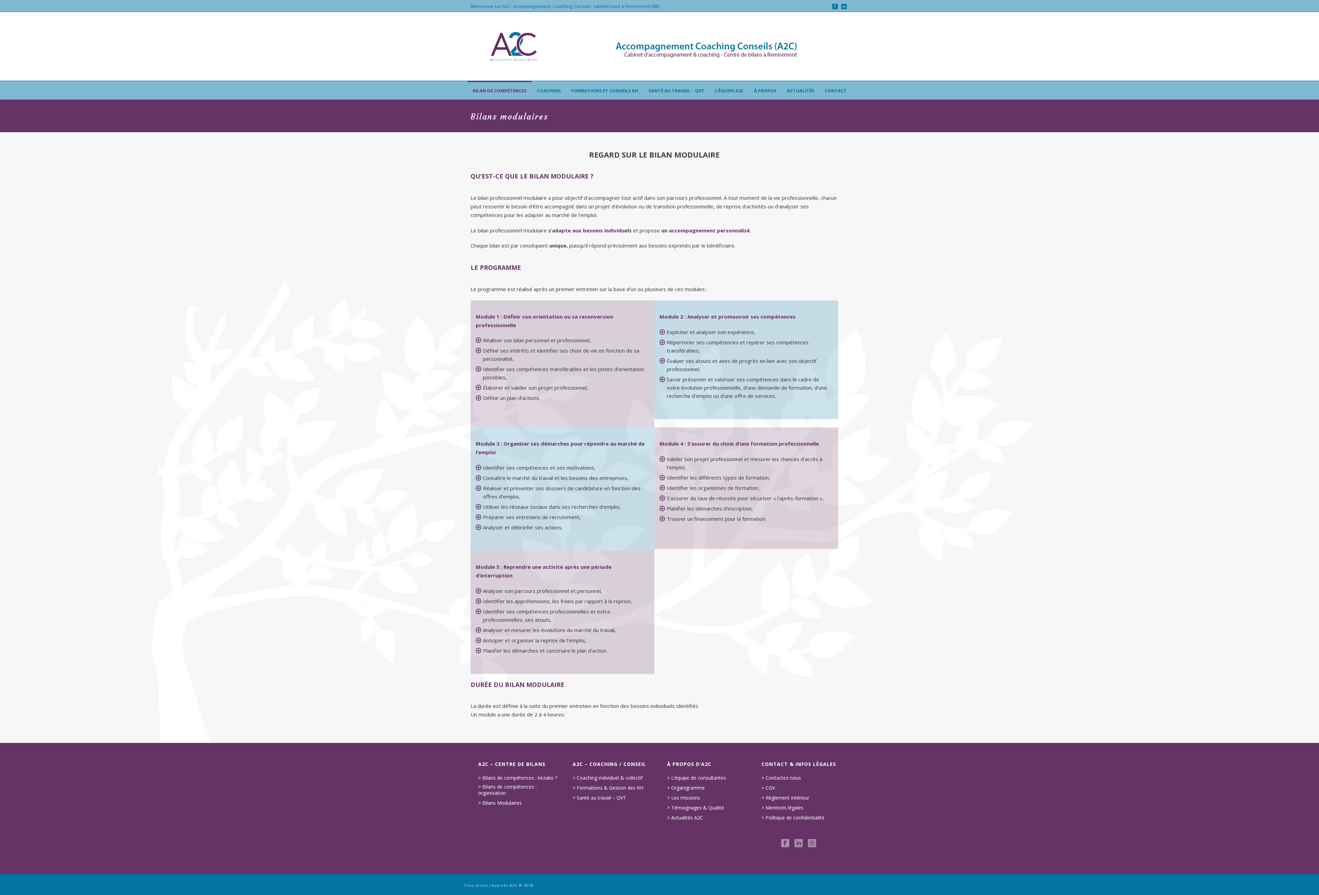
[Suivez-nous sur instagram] (812, 843)
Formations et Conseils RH (604, 91)
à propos (765, 91)
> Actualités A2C (685, 818)
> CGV (768, 788)
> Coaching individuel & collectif (608, 778)
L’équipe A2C (729, 91)
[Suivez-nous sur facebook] (785, 843)
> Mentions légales (782, 808)
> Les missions (683, 798)
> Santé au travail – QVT (599, 798)
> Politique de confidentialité (793, 818)
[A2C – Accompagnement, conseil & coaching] (659, 46)
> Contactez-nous (781, 778)
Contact (836, 91)
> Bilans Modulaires (500, 803)
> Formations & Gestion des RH (608, 788)
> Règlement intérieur (785, 798)
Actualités (800, 91)
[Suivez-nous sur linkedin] (798, 843)
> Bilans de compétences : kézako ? (517, 778)
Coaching (549, 91)
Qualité (716, 808)
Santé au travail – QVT (676, 91)
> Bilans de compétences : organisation (507, 790)
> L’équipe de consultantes (696, 778)
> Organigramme (686, 788)
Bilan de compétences (500, 91)
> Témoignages (684, 808)
